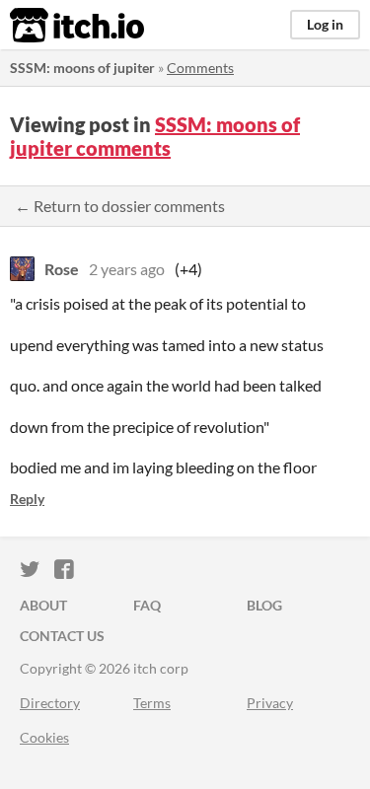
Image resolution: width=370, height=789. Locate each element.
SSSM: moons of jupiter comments (155, 136)
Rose (61, 268)
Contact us (62, 635)
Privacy (270, 702)
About (43, 605)
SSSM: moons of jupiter (82, 67)
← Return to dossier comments (120, 205)
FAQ (147, 605)
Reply (27, 498)
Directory (50, 702)
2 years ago (127, 268)
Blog (264, 605)
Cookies (44, 737)
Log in (325, 24)
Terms (152, 702)
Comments (200, 67)
